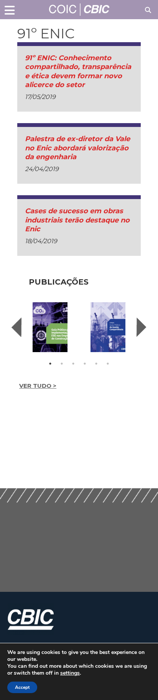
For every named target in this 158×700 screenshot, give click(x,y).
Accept (22, 687)
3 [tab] (73, 363)
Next (141, 327)
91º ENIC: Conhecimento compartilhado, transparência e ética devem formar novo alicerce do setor (78, 71)
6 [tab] (108, 363)
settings (70, 673)
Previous (16, 327)
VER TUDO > (37, 385)
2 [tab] (62, 363)
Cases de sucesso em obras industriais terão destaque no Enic (77, 220)
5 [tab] (96, 363)
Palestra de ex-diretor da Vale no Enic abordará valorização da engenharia (77, 148)
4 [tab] (85, 363)
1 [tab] (50, 363)
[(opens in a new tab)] (50, 327)
